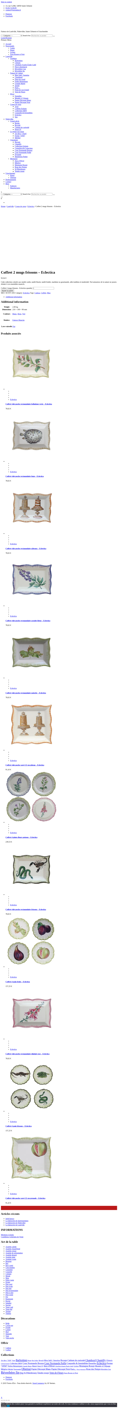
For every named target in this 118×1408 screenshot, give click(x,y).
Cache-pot (9, 1325)
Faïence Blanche (18, 320)
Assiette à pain (11, 1259)
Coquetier (9, 1270)
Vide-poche (10, 1338)
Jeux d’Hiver (19, 161)
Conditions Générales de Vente (12, 1237)
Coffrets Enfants (21, 109)
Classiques (14, 140)
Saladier (8, 1303)
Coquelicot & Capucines (24, 148)
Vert (23, 314)
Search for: (27, 36)
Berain (17, 123)
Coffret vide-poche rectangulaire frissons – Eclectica (26, 909)
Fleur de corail (20, 79)
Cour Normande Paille (23, 152)
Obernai (13, 177)
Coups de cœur (15, 104)
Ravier (8, 1301)
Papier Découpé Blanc (23, 100)
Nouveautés (10, 46)
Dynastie (18, 155)
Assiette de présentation (14, 1253)
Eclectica (18, 115)
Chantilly (18, 144)
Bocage (17, 142)
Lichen (12, 52)
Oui (13, 326)
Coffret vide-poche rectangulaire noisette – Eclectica (26, 693)
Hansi (12, 50)
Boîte (7, 1323)
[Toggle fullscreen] (6, 1400)
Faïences (13, 186)
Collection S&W (21, 111)
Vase (7, 1336)
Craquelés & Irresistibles (23, 113)
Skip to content (6, 2)
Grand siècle (14, 121)
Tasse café (9, 1307)
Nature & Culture (16, 73)
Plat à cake (9, 1293)
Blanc (14, 314)
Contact (8, 182)
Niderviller (9, 119)
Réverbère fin (20, 71)
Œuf (7, 1332)
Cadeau (37, 293)
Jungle (17, 86)
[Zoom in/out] (9, 1400)
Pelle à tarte (10, 1280)
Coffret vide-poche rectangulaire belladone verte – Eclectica (29, 404)
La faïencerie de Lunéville (15, 1225)
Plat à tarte (9, 1295)
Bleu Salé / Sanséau (22, 75)
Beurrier (9, 1261)
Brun (19, 314)
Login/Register (6, 38)
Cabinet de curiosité (22, 127)
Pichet (8, 1282)
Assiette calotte (11, 1247)
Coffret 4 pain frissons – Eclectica (19, 1126)
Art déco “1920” (21, 134)
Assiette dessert (11, 1255)
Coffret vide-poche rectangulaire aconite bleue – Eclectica (28, 621)
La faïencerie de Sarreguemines (17, 1221)
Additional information (14, 297)
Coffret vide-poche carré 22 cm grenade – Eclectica (25, 1198)
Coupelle (9, 1272)
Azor (16, 107)
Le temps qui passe (17, 132)
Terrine (8, 1311)
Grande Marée (20, 84)
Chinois (17, 63)
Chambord (18, 77)
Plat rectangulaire (12, 1291)
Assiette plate (10, 1257)
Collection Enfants (21, 146)
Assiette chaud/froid (13, 1249)
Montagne (14, 159)
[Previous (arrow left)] (2, 1402)
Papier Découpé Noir (22, 102)
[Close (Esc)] (2, 1400)
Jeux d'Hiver (49, 1366)
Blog (7, 184)
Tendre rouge (19, 171)
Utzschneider (10, 173)
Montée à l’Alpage (21, 98)
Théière (8, 1314)
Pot (7, 1297)
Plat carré (9, 1284)
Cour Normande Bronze (23, 150)
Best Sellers (35, 1360)
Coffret (43, 293)
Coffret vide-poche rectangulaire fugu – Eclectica (25, 476)
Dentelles (18, 96)
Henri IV (18, 129)
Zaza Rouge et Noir (17, 54)
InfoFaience (10, 1219)
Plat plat (8, 1288)
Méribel (17, 138)
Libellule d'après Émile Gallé (64, 1366)
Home (3, 206)
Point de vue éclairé (22, 90)
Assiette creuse (11, 1251)
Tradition (13, 58)
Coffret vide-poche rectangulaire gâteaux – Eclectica (26, 549)
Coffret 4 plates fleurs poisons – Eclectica (21, 837)
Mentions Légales (7, 1235)
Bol (7, 1263)
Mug (48, 293)
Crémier (8, 1274)
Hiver (12, 94)
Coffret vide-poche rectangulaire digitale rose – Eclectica (27, 1054)
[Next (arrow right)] (4, 1402)
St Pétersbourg (20, 169)
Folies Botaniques (21, 81)
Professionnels (11, 180)
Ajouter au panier (7, 291)
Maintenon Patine (21, 157)
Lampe (8, 1330)
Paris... (73, 1369)
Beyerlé (17, 125)
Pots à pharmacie (21, 67)
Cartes (12, 48)
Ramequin (9, 1299)
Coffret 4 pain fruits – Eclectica (18, 982)
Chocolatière (10, 1268)
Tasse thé (9, 1309)
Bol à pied (9, 1266)
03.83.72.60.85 (11, 8)
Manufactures (15, 188)
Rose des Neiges (21, 167)
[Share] (4, 1400)
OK (8, 1406)
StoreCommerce (38, 1383)
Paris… (17, 88)
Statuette (9, 1334)
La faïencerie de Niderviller (15, 1223)
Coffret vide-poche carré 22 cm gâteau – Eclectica (25, 765)
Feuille (8, 1328)
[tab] (61, 297)
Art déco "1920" (6, 1360)
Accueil (8, 44)
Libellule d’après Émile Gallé (25, 65)
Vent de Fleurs (20, 92)
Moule (8, 1276)
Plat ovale (9, 1286)
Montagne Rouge (21, 165)
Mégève (18, 163)
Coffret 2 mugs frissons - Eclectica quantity (16, 288)
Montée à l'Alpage (102, 1366)
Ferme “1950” (20, 136)
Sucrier (8, 1305)
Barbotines (19, 61)
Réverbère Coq (20, 69)
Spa (16, 117)
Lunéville (9, 56)
